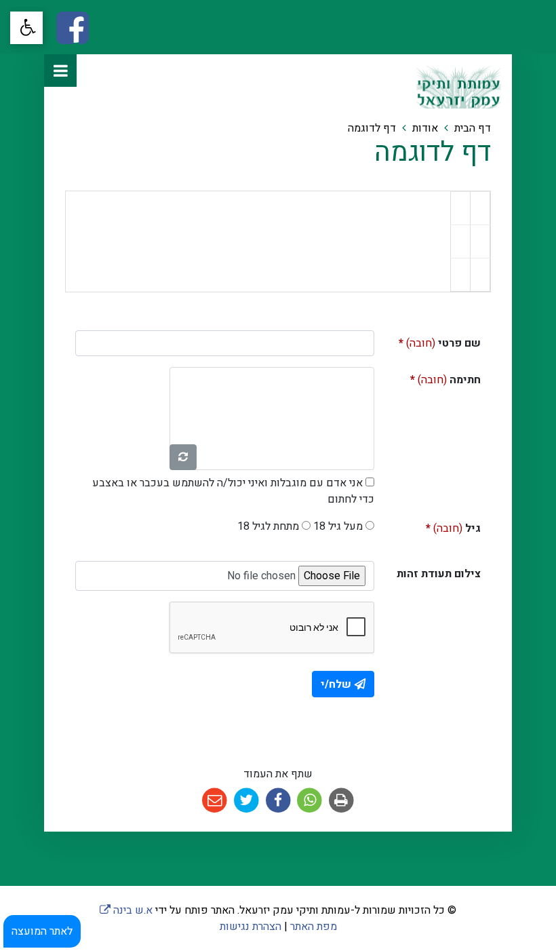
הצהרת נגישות (250, 926)
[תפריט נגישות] (26, 28)
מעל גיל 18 (338, 526)
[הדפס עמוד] (341, 800)
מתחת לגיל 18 (268, 526)
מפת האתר (313, 926)
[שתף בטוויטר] (246, 800)
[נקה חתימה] (183, 457)
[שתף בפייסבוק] (278, 800)
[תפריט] (60, 70)
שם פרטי (432, 340)
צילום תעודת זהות (439, 574)
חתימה (432, 377)
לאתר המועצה (42, 931)
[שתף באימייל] (214, 800)
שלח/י (336, 684)
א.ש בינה (126, 910)
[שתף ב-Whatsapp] (309, 800)
